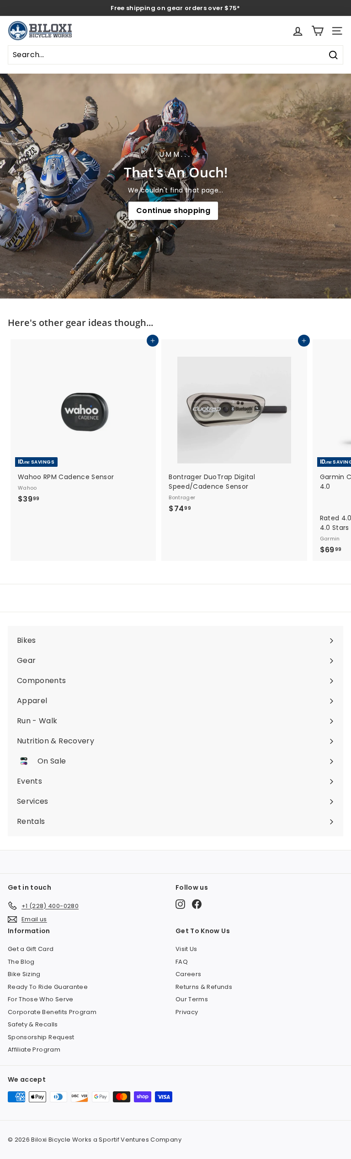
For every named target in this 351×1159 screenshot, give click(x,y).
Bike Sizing (24, 974)
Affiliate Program (34, 1049)
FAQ (182, 961)
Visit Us (186, 949)
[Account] (297, 30)
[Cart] (317, 30)
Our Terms (192, 999)
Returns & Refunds (204, 987)
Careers (188, 974)
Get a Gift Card (30, 949)
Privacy (187, 1012)
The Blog (21, 961)
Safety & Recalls (33, 1024)
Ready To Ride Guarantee (48, 987)
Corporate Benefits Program (52, 1012)
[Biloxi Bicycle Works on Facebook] (197, 904)
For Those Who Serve (41, 999)
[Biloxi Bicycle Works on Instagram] (180, 904)
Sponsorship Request (41, 1037)
